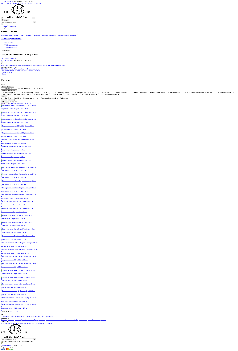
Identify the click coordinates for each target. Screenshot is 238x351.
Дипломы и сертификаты (44, 323)
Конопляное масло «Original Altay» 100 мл (14, 301)
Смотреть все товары (8, 58)
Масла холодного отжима (11, 39)
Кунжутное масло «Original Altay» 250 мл (14, 239)
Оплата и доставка (27, 3)
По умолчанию (5, 103)
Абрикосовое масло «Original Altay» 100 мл (14, 115)
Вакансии (9, 323)
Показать (4, 100)
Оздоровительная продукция (56, 65)
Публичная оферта (19, 320)
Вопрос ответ (31, 323)
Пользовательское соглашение (55, 320)
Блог (2, 3)
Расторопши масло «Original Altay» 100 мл (14, 260)
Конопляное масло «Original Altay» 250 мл (14, 308)
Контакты (18, 3)
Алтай (6, 44)
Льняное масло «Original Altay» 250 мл (13, 157)
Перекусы (29, 65)
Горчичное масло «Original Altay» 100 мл (13, 287)
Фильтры (5, 102)
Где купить (37, 3)
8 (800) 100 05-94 (7, 1)
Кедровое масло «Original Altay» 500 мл (13, 143)
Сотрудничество (9, 3)
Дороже (19, 103)
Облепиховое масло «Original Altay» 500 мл (14, 184)
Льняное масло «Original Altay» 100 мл (13, 150)
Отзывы (3, 323)
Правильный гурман (11, 45)
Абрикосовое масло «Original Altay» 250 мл (14, 122)
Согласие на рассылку (99, 320)
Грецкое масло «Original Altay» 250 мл (13, 225)
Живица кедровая (6, 65)
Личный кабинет (19, 316)
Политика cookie (70, 320)
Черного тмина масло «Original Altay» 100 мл (15, 246)
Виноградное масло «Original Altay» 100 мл (14, 191)
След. (16, 311)
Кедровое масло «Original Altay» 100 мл (13, 129)
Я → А (29, 103)
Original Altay (8, 42)
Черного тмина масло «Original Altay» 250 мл (15, 253)
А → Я (24, 103)
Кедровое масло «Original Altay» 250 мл (13, 136)
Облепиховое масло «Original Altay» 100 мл (14, 170)
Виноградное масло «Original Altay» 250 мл (14, 198)
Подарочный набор (10, 47)
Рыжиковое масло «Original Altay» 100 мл (14, 205)
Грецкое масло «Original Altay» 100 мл (13, 218)
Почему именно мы (31, 316)
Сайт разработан (6, 345)
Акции (12, 316)
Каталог (5, 20)
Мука (14, 65)
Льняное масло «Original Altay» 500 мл (13, 163)
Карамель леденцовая (40, 65)
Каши (18, 65)
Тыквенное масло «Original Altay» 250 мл (14, 280)
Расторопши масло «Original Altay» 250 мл (14, 267)
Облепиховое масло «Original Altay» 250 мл (14, 177)
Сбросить (11, 100)
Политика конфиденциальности (35, 320)
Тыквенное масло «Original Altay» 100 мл (14, 273)
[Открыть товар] (1, 110)
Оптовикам (49, 316)
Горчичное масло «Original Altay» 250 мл (13, 294)
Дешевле (13, 103)
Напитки (23, 65)
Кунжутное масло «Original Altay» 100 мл (14, 232)
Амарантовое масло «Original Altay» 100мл (14, 109)
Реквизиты (22, 323)
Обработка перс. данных (84, 320)
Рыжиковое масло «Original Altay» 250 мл (14, 212)
